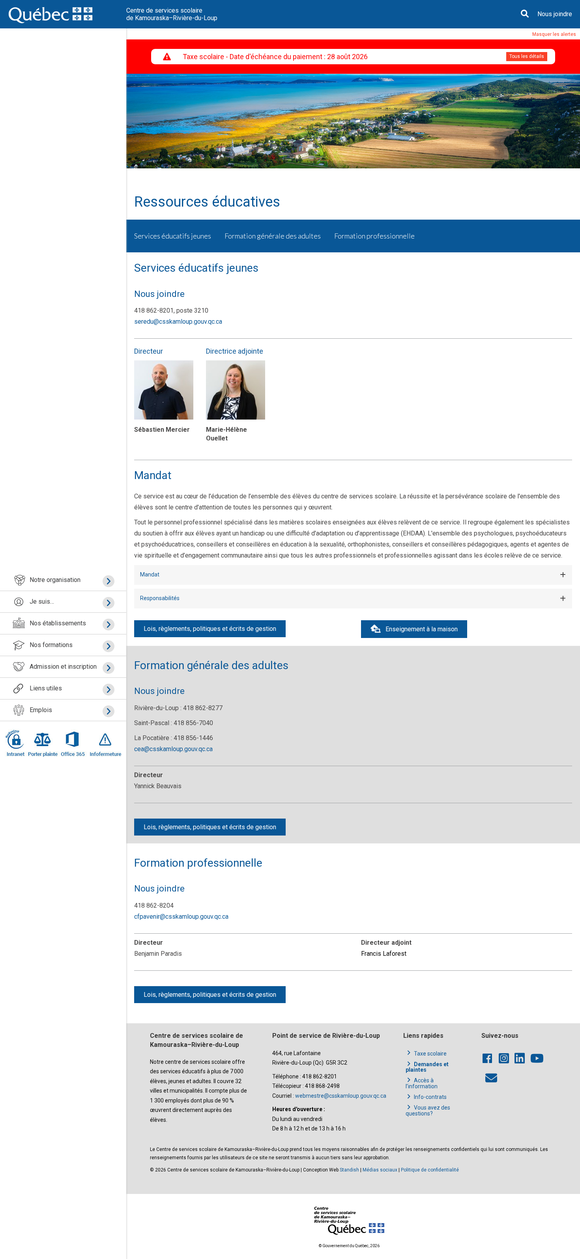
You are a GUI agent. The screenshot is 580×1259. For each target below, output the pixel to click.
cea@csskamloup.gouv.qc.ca (173, 749)
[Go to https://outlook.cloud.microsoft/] (72, 743)
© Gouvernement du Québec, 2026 (349, 1246)
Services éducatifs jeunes (172, 235)
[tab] (353, 575)
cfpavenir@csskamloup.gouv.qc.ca (181, 916)
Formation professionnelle (374, 235)
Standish (349, 1170)
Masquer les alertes (554, 34)
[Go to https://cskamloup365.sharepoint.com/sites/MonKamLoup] (16, 743)
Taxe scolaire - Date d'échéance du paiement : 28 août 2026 (275, 56)
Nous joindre (554, 14)
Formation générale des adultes (273, 235)
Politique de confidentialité (430, 1170)
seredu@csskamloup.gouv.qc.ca (178, 321)
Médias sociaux (380, 1170)
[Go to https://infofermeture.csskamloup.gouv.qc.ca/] (104, 743)
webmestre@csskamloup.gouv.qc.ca (340, 1096)
